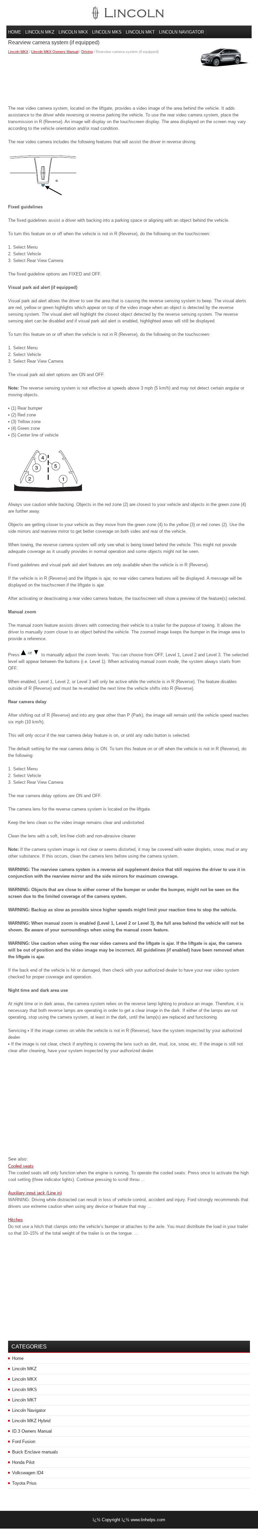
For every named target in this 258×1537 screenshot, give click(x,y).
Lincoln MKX (73, 32)
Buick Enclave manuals (35, 1451)
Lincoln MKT (140, 32)
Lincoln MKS (107, 32)
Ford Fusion (23, 1441)
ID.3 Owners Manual (32, 1431)
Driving (87, 52)
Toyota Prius (24, 1483)
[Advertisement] (129, 78)
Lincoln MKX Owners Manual (54, 52)
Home (14, 32)
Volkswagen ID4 (27, 1472)
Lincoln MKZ (39, 32)
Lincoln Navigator (181, 32)
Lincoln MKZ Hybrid (31, 1420)
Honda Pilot (23, 1462)
